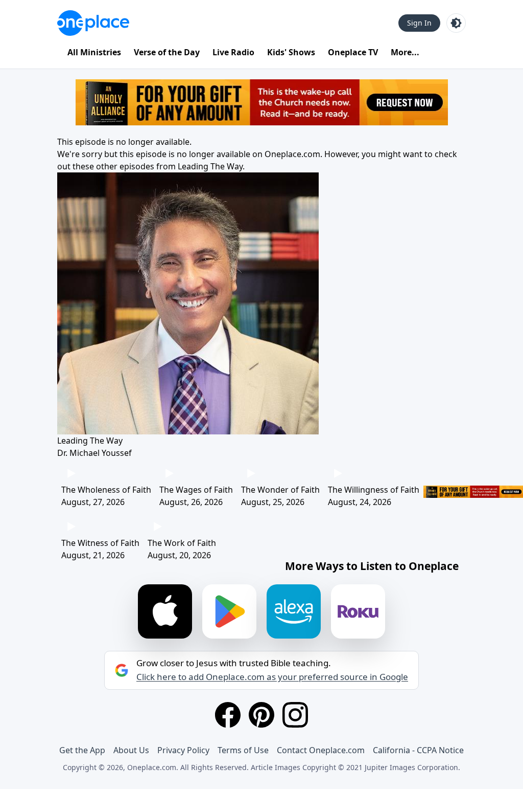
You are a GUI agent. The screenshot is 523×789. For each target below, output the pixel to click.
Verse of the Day (167, 52)
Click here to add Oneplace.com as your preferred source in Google (272, 677)
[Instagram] (295, 715)
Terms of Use (243, 750)
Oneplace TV (353, 52)
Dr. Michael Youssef (94, 452)
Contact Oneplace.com (321, 750)
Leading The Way (210, 166)
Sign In (419, 23)
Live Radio (233, 52)
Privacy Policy (183, 750)
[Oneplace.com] (93, 23)
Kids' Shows (291, 52)
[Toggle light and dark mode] (456, 23)
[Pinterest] (261, 715)
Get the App (82, 750)
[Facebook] (228, 715)
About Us (131, 750)
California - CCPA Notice (418, 750)
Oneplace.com (292, 154)
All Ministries (94, 52)
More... (405, 52)
